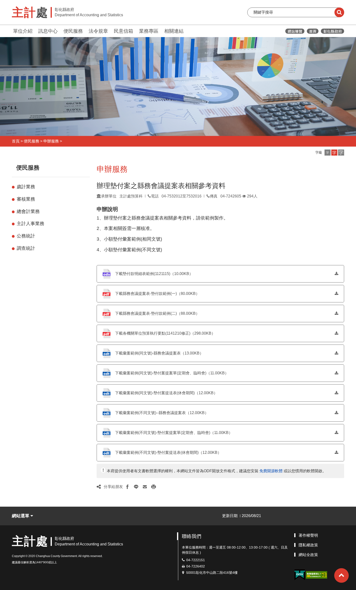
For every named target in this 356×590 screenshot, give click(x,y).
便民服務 (73, 31)
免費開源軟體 (271, 471)
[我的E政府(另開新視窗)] (299, 574)
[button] (328, 152)
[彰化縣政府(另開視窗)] (332, 31)
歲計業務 (26, 186)
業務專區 (148, 31)
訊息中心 (48, 31)
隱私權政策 (308, 545)
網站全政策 (308, 555)
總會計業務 (28, 211)
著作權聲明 (308, 535)
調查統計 (26, 248)
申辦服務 (51, 141)
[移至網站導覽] (294, 31)
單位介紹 (22, 31)
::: (9, 30)
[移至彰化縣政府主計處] (312, 31)
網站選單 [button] (21, 515)
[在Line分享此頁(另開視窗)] (136, 487)
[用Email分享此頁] (144, 487)
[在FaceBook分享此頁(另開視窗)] (127, 487)
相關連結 (174, 31)
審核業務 (26, 199)
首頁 (16, 141)
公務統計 (26, 235)
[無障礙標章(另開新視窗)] (316, 575)
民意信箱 (123, 31)
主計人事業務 (30, 223)
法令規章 (98, 31)
